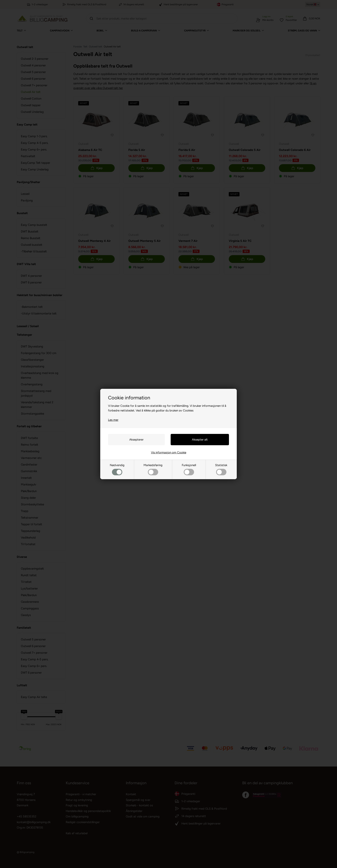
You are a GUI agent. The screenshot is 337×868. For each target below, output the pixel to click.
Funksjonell (189, 465)
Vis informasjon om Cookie (168, 452)
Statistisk (221, 465)
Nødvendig (117, 465)
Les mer (113, 420)
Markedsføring (153, 465)
